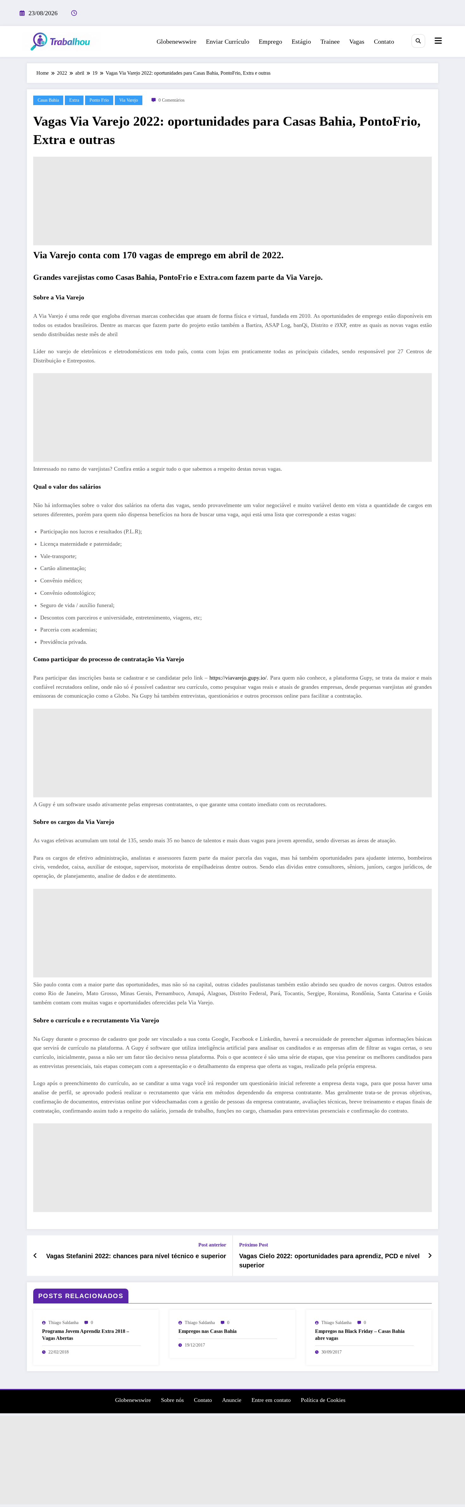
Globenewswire (176, 41)
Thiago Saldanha (63, 1322)
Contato (384, 41)
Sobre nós (172, 1400)
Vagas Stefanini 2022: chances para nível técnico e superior (136, 1256)
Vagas (356, 41)
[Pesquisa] (418, 41)
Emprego (270, 41)
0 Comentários (171, 100)
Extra (74, 100)
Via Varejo (128, 100)
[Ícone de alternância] (437, 41)
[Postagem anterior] (35, 1256)
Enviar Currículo (227, 41)
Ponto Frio (99, 100)
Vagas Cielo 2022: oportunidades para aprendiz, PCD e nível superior (329, 1260)
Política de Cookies (323, 1400)
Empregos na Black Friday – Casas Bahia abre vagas (360, 1334)
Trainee (330, 41)
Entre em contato (271, 1400)
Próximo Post (253, 1244)
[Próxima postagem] (430, 1256)
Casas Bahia (48, 100)
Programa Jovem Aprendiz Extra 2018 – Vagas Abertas (85, 1334)
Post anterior (212, 1244)
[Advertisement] (232, 201)
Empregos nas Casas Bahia (207, 1331)
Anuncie (231, 1400)
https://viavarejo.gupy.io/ (237, 678)
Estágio (301, 41)
